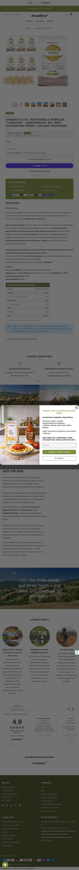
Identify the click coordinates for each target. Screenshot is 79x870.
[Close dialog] (76, 407)
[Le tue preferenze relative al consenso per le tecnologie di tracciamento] (77, 652)
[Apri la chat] (5, 865)
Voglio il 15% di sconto (59, 452)
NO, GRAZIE (59, 458)
